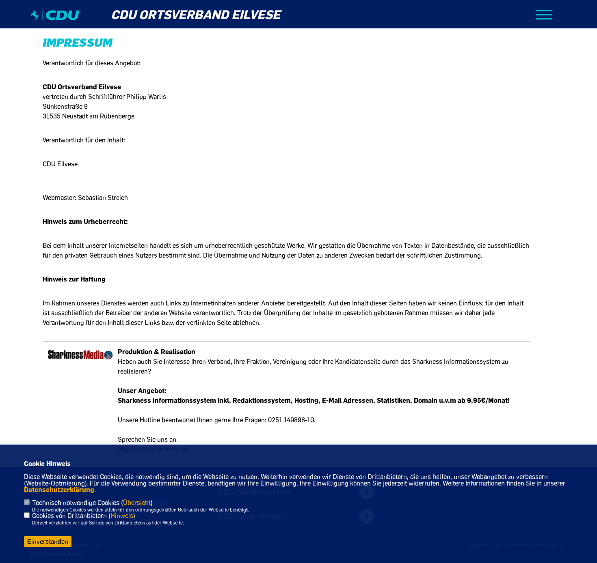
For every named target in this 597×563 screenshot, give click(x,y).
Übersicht (137, 503)
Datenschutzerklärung (59, 490)
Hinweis (121, 515)
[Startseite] (54, 22)
